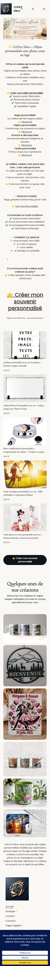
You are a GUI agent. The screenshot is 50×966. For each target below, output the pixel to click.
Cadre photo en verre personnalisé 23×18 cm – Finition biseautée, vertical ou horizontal (22, 536)
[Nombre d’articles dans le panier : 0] (44, 9)
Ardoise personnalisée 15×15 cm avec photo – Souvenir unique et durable (22, 364)
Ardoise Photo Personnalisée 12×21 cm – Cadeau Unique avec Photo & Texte (23, 407)
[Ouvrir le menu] (21, 9)
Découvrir (26, 121)
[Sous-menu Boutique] (16, 911)
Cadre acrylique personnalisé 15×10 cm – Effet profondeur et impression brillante (22, 493)
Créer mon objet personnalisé (26, 93)
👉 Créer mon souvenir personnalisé (25, 301)
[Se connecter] (33, 9)
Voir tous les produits (26, 206)
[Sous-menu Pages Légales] (22, 925)
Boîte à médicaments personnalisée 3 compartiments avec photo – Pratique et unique (23, 450)
